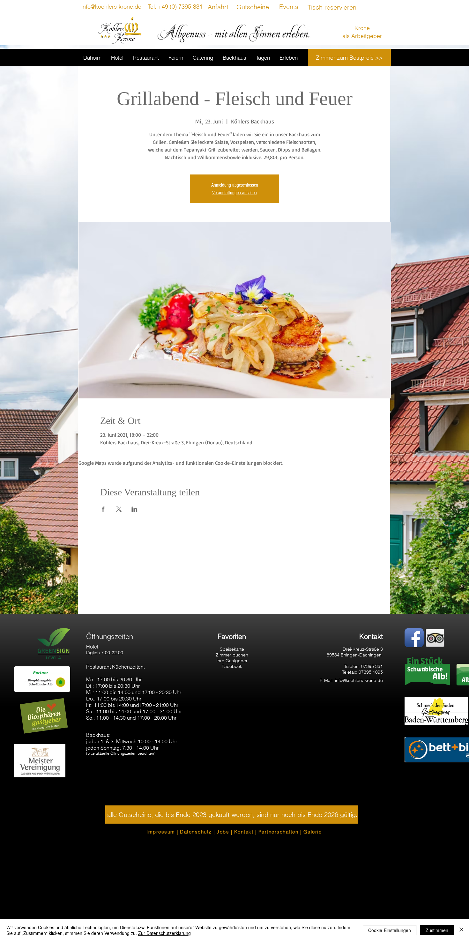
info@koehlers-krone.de (359, 680)
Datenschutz (196, 832)
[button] (231, 814)
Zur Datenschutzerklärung (164, 933)
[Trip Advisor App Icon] (434, 637)
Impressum (160, 832)
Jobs (223, 832)
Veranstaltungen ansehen (234, 193)
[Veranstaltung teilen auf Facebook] (103, 509)
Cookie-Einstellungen (389, 930)
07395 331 (372, 666)
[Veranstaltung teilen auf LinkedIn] (134, 509)
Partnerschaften (278, 832)
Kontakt (244, 832)
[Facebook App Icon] (414, 637)
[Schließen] (461, 930)
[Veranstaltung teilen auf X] (119, 509)
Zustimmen (437, 930)
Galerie (312, 832)
